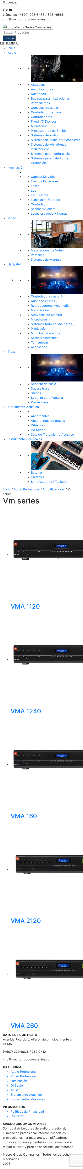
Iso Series (38, 430)
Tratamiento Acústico (23, 407)
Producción (39, 328)
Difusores (38, 425)
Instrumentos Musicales (25, 439)
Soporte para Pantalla (47, 398)
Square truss (40, 388)
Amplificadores (42, 89)
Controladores (41, 117)
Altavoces (38, 85)
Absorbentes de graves (48, 421)
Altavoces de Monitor (46, 315)
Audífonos (38, 94)
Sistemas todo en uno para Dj (52, 324)
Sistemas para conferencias (51, 154)
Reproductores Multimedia (50, 305)
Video (12, 218)
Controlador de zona (46, 112)
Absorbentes (40, 416)
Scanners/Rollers (43, 209)
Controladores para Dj (47, 296)
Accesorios (39, 347)
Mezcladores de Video (47, 250)
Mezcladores (40, 310)
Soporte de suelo (43, 384)
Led (33, 190)
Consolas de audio (44, 108)
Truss (11, 351)
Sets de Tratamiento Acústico (52, 434)
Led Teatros (39, 195)
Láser (35, 186)
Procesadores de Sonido (49, 131)
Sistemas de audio (44, 135)
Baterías (37, 472)
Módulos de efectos (45, 333)
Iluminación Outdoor (45, 200)
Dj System (15, 264)
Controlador (40, 204)
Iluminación (16, 167)
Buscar (9, 38)
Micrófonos (39, 126)
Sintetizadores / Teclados (49, 482)
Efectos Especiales (44, 181)
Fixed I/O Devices (44, 121)
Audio (12, 52)
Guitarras (37, 477)
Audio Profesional (27, 489)
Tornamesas (39, 342)
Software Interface (44, 338)
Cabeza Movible (43, 177)
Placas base (39, 402)
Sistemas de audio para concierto (55, 140)
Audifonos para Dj (44, 301)
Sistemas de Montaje (46, 259)
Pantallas (37, 255)
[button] (9, 43)
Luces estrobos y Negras (49, 213)
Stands (36, 393)
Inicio (11, 48)
